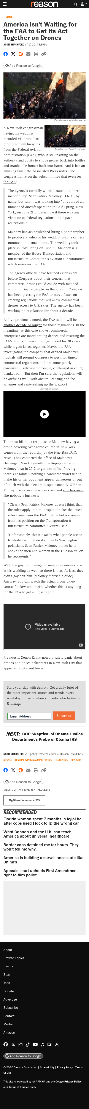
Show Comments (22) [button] (26, 800)
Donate (8, 991)
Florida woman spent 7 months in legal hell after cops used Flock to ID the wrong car (43, 821)
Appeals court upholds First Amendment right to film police (40, 872)
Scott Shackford (13, 44)
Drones (8, 17)
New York (76, 759)
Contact (8, 1016)
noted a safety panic (57, 657)
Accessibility (47, 1067)
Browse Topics (13, 958)
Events (8, 966)
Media (8, 1024)
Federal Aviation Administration (33, 759)
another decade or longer (22, 325)
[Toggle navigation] (5, 4)
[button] (84, 4)
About (7, 950)
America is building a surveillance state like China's (43, 860)
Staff (6, 974)
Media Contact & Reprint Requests (26, 789)
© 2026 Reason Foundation (20, 1067)
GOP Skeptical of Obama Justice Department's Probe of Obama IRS (44, 736)
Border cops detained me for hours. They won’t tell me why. (41, 847)
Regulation (61, 759)
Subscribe (64, 715)
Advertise (10, 999)
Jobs (6, 983)
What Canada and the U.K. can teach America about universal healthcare (37, 834)
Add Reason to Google (25, 65)
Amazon (9, 1032)
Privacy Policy (65, 1067)
